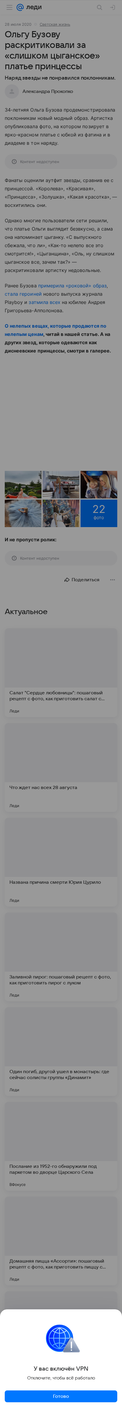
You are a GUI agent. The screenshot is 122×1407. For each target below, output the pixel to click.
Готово (61, 1396)
